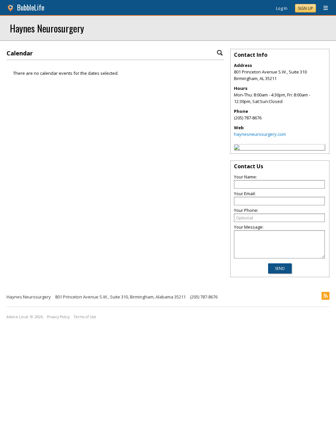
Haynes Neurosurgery (47, 28)
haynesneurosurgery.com (260, 134)
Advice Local (17, 317)
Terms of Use (85, 317)
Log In (281, 8)
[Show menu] (323, 8)
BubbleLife (30, 7)
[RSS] (325, 296)
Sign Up (305, 8)
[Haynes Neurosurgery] (237, 148)
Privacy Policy (58, 317)
